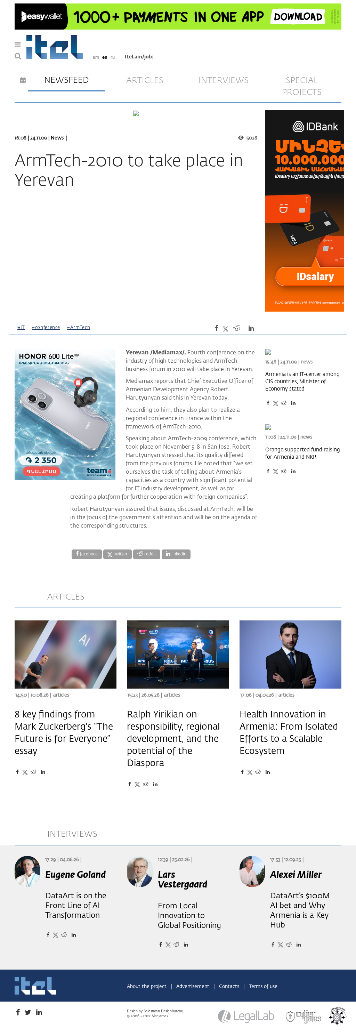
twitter (120, 554)
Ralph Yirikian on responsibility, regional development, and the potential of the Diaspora (173, 739)
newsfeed (66, 80)
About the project (147, 986)
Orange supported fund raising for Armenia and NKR (302, 453)
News (57, 138)
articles (144, 81)
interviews (224, 81)
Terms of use (263, 986)
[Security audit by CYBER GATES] (303, 1016)
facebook (88, 554)
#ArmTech (78, 328)
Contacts (230, 986)
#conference (46, 328)
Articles (61, 695)
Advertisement (193, 986)
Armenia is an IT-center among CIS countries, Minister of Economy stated (302, 382)
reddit (149, 554)
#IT (21, 328)
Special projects (302, 87)
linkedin (178, 554)
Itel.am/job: (139, 57)
